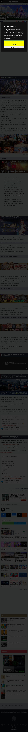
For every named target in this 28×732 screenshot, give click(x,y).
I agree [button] (14, 41)
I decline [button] (14, 44)
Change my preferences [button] (14, 47)
